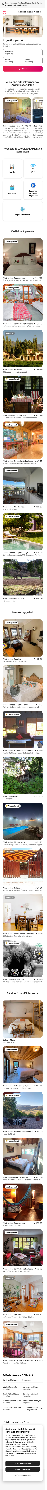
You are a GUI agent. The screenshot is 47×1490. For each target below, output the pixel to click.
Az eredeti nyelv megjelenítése (16, 5)
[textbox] (13, 61)
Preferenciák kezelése (22, 1475)
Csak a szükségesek (22, 1469)
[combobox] (23, 53)
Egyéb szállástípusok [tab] (10, 1380)
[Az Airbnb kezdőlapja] (4, 11)
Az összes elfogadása (22, 1463)
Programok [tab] (26, 1380)
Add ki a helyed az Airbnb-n (29, 12)
